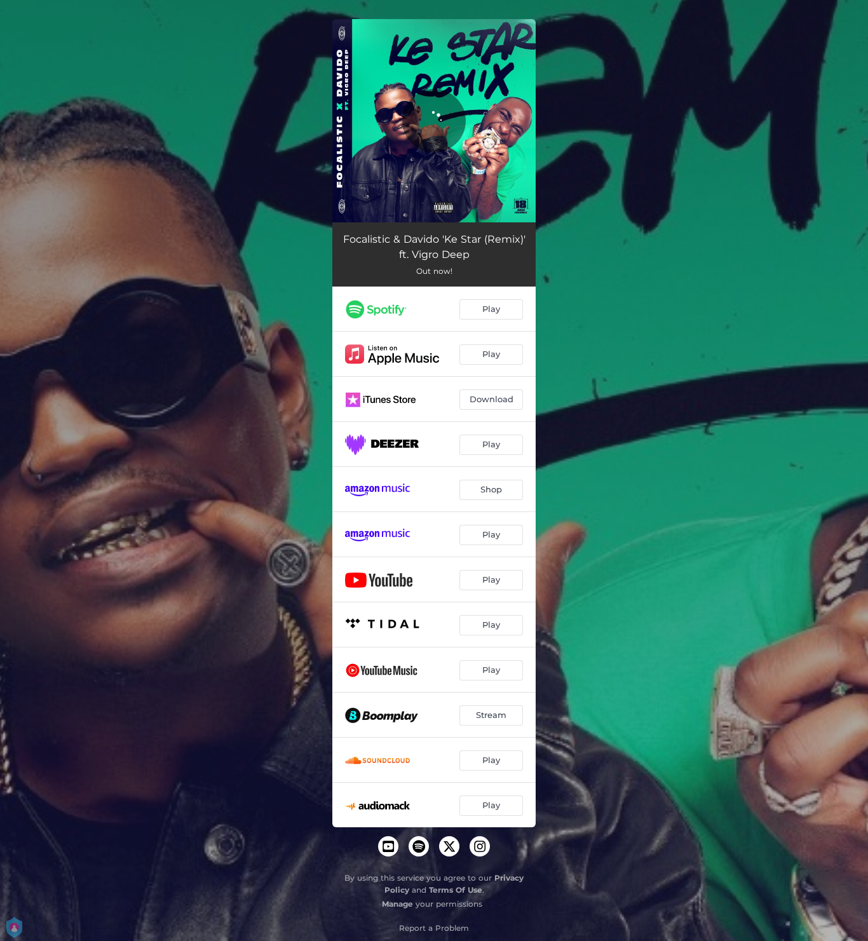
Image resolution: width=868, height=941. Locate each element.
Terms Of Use (455, 890)
